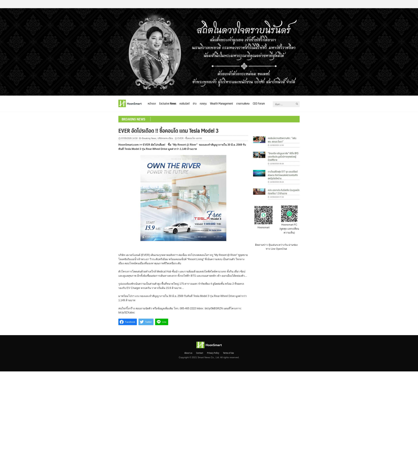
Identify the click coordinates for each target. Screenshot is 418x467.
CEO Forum (259, 103)
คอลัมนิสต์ (184, 103)
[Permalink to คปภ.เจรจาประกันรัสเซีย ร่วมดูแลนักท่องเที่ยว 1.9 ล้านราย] (259, 191)
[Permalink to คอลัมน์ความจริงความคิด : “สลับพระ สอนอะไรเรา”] (259, 139)
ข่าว (194, 103)
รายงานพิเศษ (242, 103)
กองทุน (203, 103)
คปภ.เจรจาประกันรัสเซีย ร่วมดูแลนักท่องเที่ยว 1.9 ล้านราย (283, 191)
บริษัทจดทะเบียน (165, 138)
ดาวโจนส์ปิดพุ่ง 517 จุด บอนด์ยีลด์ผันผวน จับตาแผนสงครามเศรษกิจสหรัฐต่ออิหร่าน (283, 174)
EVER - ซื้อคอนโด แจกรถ (189, 138)
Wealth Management (221, 103)
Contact (199, 353)
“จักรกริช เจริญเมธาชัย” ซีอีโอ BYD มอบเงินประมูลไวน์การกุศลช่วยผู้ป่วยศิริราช (283, 156)
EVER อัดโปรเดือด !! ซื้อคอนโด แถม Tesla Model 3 (168, 130)
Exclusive (167, 103)
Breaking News (149, 138)
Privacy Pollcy (213, 353)
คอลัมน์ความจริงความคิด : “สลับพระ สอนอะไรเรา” (282, 139)
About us (188, 353)
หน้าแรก (152, 103)
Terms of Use (228, 353)
